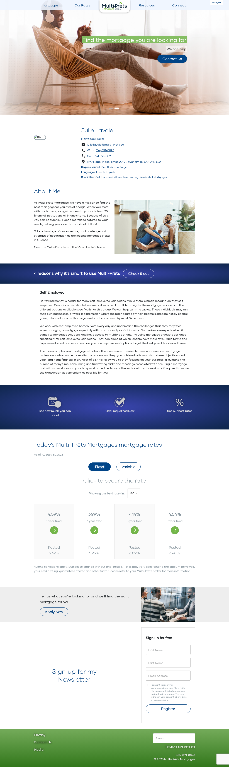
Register (168, 708)
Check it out (138, 273)
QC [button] (132, 493)
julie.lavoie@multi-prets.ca (105, 144)
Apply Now (54, 611)
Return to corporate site (180, 746)
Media (39, 749)
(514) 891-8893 (104, 150)
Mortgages (50, 5)
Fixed (99, 466)
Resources (147, 5)
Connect (179, 5)
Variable (128, 466)
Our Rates (82, 5)
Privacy (39, 735)
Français (216, 2)
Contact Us (172, 58)
